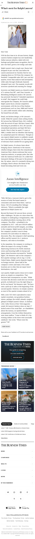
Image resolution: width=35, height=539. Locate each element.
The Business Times (18, 518)
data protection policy (26, 528)
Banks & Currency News (21, 424)
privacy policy (25, 526)
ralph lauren (6, 326)
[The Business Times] (16, 2)
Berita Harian (10, 521)
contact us (15, 526)
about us (8, 526)
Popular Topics (6, 424)
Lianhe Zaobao (29, 518)
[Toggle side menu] (2, 2)
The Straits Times (6, 518)
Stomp (26, 521)
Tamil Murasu (19, 521)
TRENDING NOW (7, 366)
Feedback (5, 336)
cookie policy (17, 528)
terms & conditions (7, 528)
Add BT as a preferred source (14, 18)
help (20, 526)
